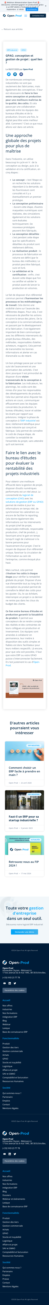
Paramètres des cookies (14, 990)
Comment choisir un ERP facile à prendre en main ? (24, 771)
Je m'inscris (32, 9)
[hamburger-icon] (26, 15)
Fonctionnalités (11, 1038)
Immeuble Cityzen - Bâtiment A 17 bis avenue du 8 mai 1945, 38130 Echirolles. (24, 970)
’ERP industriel (28, 420)
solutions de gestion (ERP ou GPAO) (24, 501)
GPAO (23, 50)
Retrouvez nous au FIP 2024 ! (24, 863)
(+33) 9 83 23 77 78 (11, 977)
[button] (9, 74)
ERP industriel (12, 50)
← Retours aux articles (12, 29)
